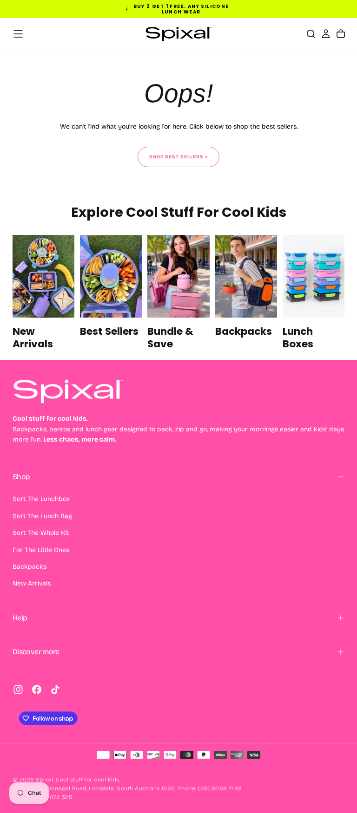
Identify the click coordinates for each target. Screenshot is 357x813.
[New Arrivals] (43, 293)
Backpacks (29, 567)
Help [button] (20, 617)
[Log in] (325, 33)
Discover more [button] (36, 651)
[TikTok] (55, 689)
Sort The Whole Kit (41, 533)
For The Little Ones (41, 550)
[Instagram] (18, 689)
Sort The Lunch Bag (42, 516)
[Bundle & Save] (178, 293)
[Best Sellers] (111, 293)
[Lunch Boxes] (313, 293)
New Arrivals (32, 583)
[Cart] (340, 33)
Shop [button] (21, 476)
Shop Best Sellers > (178, 157)
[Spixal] (68, 391)
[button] (18, 33)
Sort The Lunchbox (41, 499)
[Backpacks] (246, 293)
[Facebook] (36, 689)
